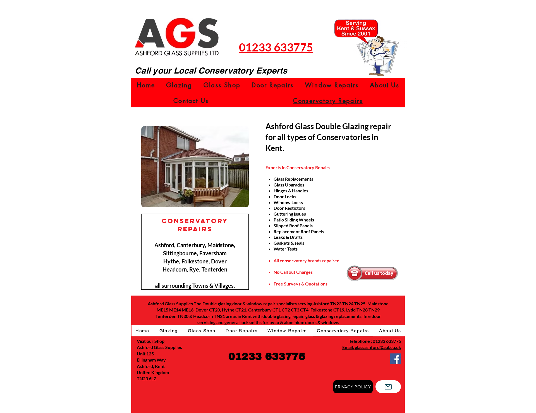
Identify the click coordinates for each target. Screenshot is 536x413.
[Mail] (388, 386)
